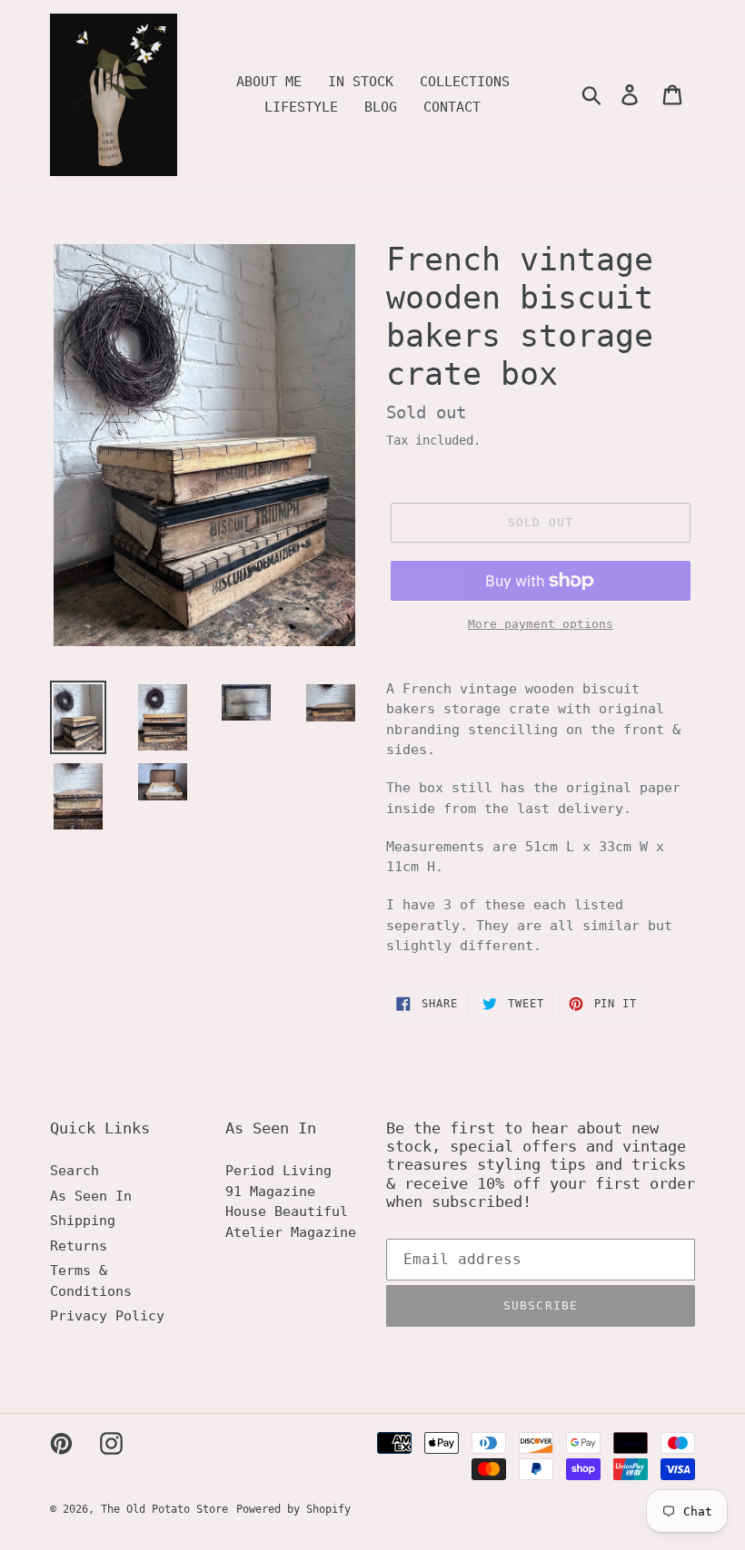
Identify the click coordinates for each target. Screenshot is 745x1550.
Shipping (82, 1220)
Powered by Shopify (293, 1509)
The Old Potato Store (164, 1509)
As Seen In (91, 1196)
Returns (78, 1246)
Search (74, 1170)
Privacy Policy (107, 1316)
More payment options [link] (540, 624)
